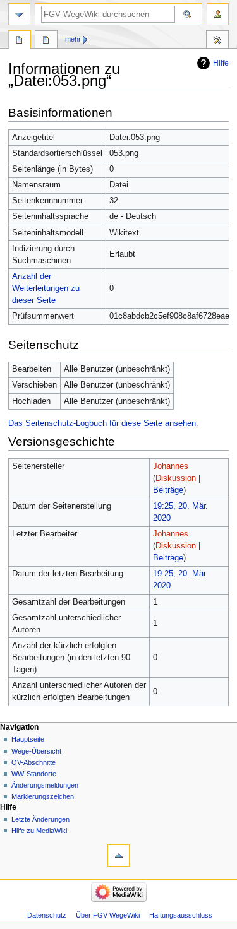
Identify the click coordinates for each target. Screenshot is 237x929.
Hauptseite (27, 739)
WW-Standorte (33, 774)
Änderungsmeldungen (44, 785)
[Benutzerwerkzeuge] (218, 14)
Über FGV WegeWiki (108, 915)
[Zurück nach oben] (118, 855)
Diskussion (175, 478)
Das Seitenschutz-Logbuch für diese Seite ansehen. (103, 423)
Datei (19, 41)
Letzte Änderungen (40, 819)
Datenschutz (46, 915)
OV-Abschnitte (33, 762)
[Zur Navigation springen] (19, 14)
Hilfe (221, 63)
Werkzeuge (217, 41)
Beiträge (168, 490)
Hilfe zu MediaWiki (39, 830)
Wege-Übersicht (36, 751)
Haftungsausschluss (180, 915)
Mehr (73, 39)
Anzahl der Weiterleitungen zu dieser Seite (46, 288)
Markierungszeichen (42, 796)
